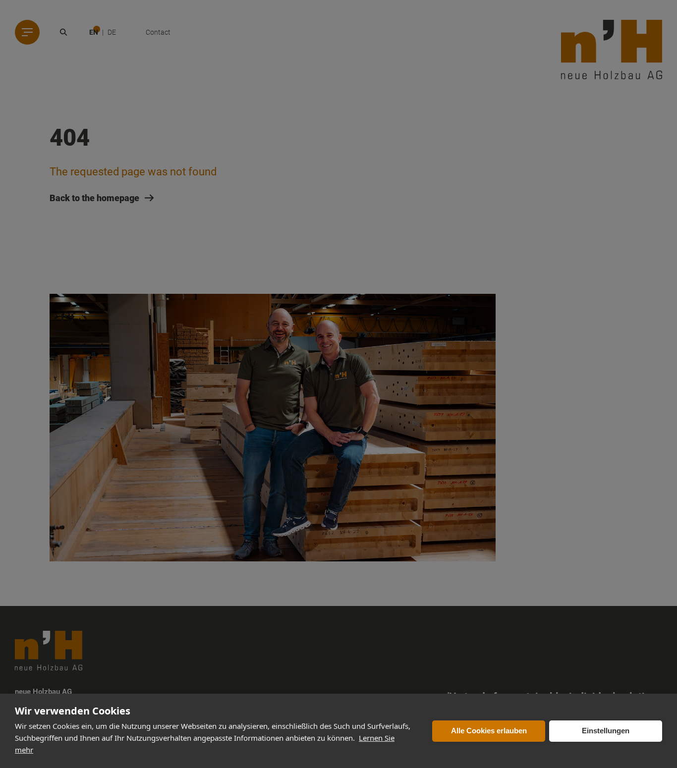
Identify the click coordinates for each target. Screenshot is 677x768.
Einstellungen (605, 730)
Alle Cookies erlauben (489, 730)
